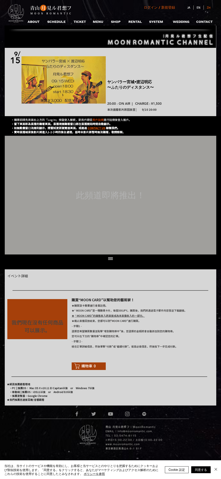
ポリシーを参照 (94, 473)
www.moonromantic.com (123, 444)
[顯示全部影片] (110, 258)
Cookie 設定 (177, 469)
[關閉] (215, 470)
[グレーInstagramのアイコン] (127, 414)
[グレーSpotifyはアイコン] (144, 414)
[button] (96, 128)
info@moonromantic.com (135, 431)
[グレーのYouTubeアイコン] (110, 414)
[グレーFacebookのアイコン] (77, 414)
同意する (201, 469)
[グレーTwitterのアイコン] (94, 414)
